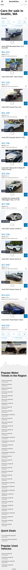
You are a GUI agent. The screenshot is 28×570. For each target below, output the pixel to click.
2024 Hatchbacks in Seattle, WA (8, 483)
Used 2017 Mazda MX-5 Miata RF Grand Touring (13, 168)
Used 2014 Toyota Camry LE (11, 289)
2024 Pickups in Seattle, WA (7, 464)
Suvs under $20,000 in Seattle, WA (9, 536)
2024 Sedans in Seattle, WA (7, 404)
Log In (21, 4)
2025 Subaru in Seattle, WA (7, 430)
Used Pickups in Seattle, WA (7, 565)
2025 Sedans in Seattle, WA (7, 426)
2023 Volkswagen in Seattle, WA (8, 438)
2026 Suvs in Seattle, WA (7, 408)
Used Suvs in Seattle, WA (7, 554)
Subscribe (25, 4)
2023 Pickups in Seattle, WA (7, 498)
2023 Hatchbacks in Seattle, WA (8, 442)
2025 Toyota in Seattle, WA (7, 396)
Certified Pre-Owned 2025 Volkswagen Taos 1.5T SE (11, 199)
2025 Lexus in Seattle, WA (7, 434)
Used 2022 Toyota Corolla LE (12, 228)
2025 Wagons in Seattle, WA (7, 506)
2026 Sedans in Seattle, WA (7, 472)
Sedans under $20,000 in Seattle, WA (9, 540)
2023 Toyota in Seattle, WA (7, 423)
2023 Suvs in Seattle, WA (7, 389)
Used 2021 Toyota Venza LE (11, 259)
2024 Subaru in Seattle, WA (7, 449)
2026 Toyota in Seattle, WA (7, 400)
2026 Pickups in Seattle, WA (7, 510)
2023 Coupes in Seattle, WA (7, 521)
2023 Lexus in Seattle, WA (7, 411)
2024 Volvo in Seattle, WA (7, 476)
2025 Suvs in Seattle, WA (7, 381)
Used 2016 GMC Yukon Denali (12, 77)
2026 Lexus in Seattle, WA (7, 479)
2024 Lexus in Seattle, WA (7, 419)
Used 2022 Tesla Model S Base (12, 320)
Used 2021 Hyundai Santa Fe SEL (13, 137)
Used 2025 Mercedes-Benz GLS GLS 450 (13, 47)
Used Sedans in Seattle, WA (7, 558)
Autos (2, 4)
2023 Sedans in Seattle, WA (7, 445)
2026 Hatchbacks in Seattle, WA (8, 491)
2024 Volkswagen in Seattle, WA (8, 453)
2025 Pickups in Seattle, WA (7, 502)
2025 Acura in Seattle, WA (7, 468)
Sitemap (14, 569)
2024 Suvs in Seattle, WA (7, 385)
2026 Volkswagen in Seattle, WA (8, 513)
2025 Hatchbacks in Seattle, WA (8, 487)
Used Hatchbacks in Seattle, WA (8, 562)
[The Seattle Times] (14, 1)
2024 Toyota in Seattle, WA (7, 392)
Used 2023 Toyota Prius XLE (11, 107)
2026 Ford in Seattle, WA (7, 525)
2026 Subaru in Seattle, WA (7, 517)
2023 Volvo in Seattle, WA (7, 460)
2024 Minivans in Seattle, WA (7, 495)
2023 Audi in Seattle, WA (7, 457)
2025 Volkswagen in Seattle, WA (8, 415)
